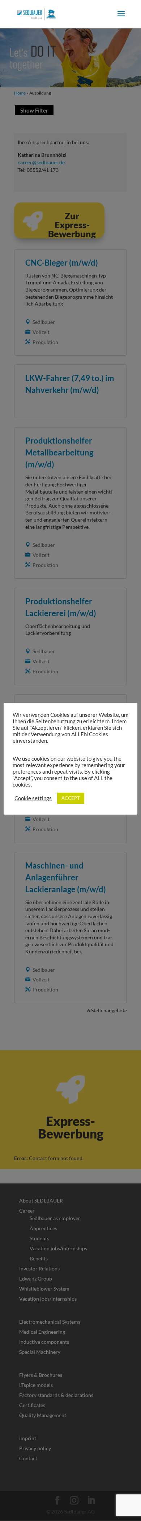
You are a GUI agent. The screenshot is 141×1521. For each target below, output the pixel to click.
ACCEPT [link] (70, 798)
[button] (121, 18)
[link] (36, 13)
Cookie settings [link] (33, 798)
